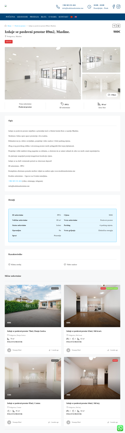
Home (9, 26)
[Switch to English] (76, 17)
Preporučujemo (112, 288)
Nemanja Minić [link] (17, 350)
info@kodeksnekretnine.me (72, 8)
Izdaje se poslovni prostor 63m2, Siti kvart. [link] (84, 331)
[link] (33, 306)
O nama (53, 17)
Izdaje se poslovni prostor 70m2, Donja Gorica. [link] (26, 331)
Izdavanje (22, 17)
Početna (10, 17)
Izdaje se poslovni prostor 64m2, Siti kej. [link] (83, 403)
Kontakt (63, 17)
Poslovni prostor (20, 26)
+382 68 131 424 (69, 5)
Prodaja (34, 17)
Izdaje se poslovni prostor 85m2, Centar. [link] (24, 403)
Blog (44, 17)
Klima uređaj (16, 265)
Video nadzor (72, 265)
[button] (114, 26)
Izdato (8, 42)
